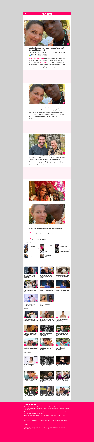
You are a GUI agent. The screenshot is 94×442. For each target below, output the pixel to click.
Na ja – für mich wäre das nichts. (39, 239)
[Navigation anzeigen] (25, 13)
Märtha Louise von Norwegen (36, 58)
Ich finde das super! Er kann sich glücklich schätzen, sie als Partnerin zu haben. (48, 234)
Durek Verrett (42, 62)
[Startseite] (47, 13)
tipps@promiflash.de (46, 261)
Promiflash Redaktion (41, 52)
